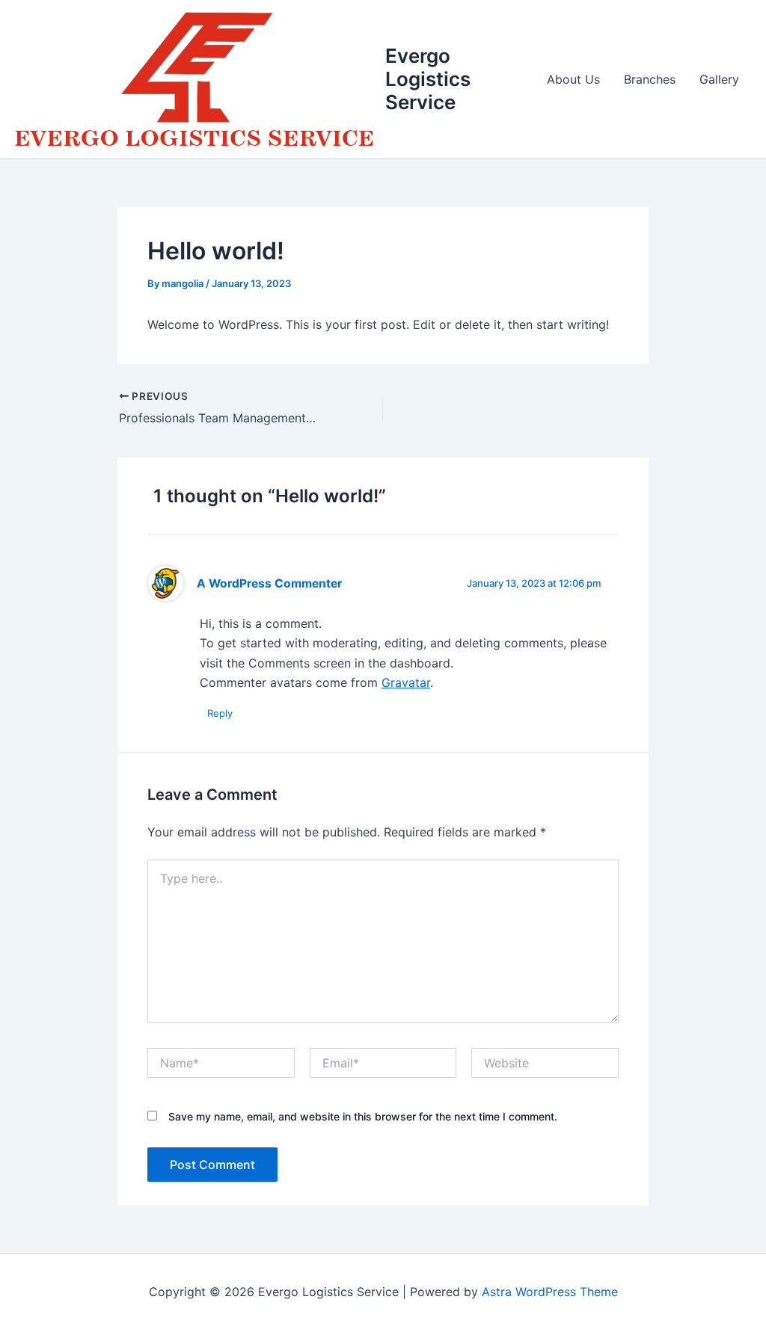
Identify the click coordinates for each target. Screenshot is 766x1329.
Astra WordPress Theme (550, 1291)
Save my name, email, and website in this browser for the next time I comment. (362, 1116)
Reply (220, 713)
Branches (649, 79)
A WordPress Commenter (269, 583)
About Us (573, 79)
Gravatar (406, 682)
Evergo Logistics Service (428, 79)
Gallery (719, 79)
